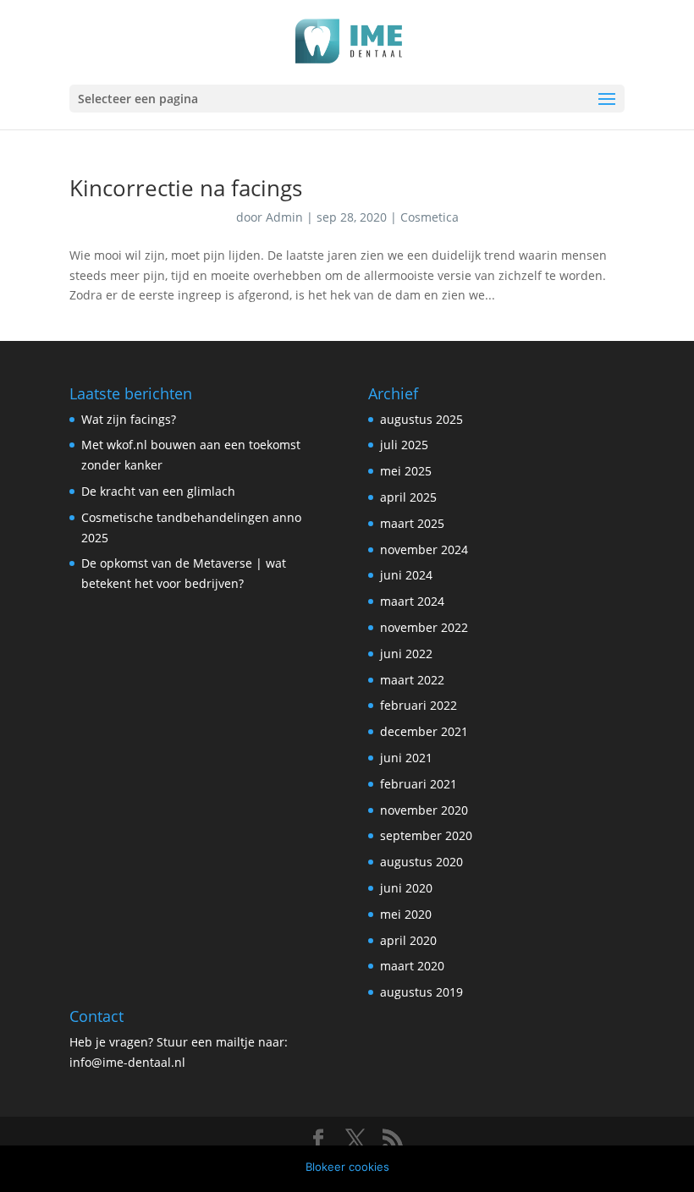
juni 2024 (406, 575)
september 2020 (426, 835)
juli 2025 (404, 445)
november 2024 (424, 549)
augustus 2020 (421, 862)
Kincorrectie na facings (185, 188)
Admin (284, 217)
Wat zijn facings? (128, 419)
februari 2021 (418, 784)
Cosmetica (429, 217)
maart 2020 (412, 966)
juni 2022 (406, 653)
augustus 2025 (421, 419)
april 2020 (408, 940)
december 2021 (424, 731)
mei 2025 (406, 471)
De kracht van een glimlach (158, 491)
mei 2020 (406, 914)
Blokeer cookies (347, 1166)
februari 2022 (418, 705)
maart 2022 (412, 680)
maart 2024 (412, 601)
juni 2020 (406, 888)
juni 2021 (406, 758)
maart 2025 (412, 523)
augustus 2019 (421, 992)
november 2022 (424, 627)
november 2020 (424, 810)
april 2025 (408, 497)
